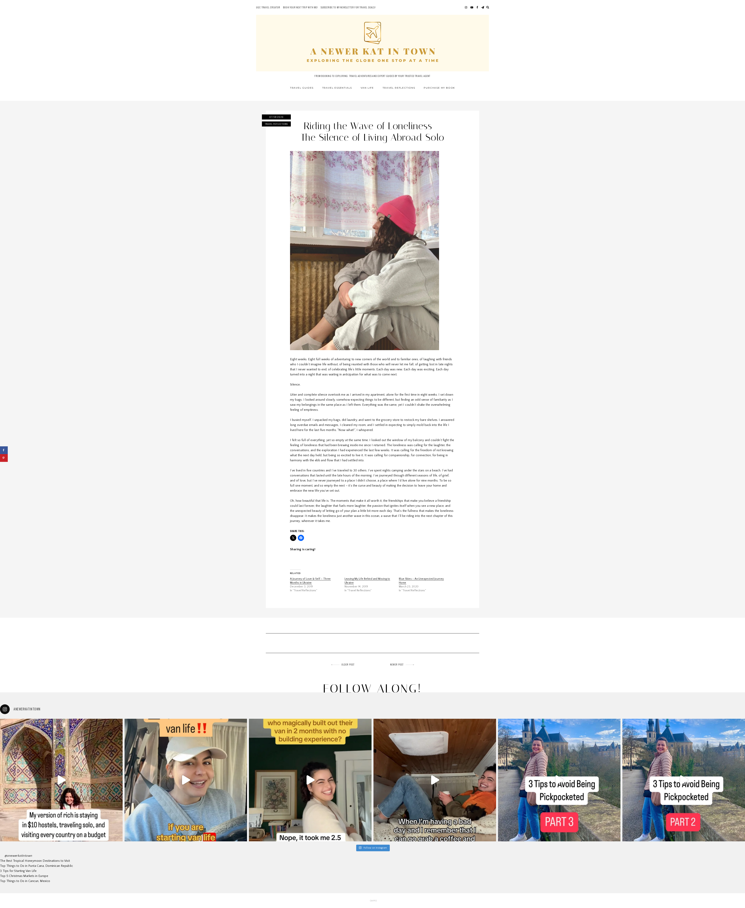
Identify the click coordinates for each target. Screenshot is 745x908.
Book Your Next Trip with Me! (300, 7)
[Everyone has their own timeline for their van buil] (310, 780)
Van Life (367, 87)
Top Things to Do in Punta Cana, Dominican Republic (36, 866)
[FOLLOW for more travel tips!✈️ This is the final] (559, 780)
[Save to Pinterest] (4, 458)
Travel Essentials (337, 87)
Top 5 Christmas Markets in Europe (24, 876)
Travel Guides (302, 87)
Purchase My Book (439, 87)
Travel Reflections (399, 87)
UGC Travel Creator (268, 7)
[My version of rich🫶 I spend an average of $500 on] (61, 780)
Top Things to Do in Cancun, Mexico (25, 881)
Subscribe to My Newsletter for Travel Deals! (348, 7)
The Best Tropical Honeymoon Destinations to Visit (35, 861)
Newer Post (397, 664)
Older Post (348, 664)
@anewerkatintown (18, 855)
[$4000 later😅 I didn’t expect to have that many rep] (186, 780)
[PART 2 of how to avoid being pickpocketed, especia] (683, 780)
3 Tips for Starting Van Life (18, 871)
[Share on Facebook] (4, 450)
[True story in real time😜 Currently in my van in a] (434, 780)
